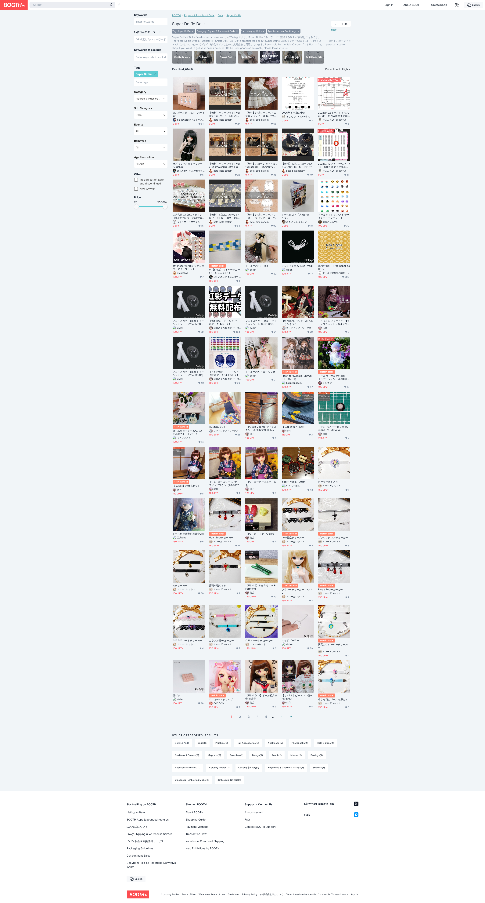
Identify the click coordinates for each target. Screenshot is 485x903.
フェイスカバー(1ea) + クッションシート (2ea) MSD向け (188, 322)
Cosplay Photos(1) (219, 767)
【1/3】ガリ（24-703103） (261, 533)
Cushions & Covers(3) (187, 755)
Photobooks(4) (300, 742)
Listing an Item (136, 812)
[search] (111, 5)
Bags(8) (202, 742)
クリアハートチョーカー (259, 640)
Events (138, 124)
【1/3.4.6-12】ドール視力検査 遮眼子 (261, 697)
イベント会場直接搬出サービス (145, 841)
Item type (140, 141)
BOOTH (176, 15)
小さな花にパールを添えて (333, 699)
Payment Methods (197, 826)
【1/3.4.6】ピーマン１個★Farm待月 (297, 697)
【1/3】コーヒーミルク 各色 (260, 483)
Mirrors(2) (296, 755)
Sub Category (143, 108)
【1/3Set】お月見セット (186, 485)
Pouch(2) (277, 755)
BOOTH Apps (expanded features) (148, 819)
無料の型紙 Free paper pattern (334, 267)
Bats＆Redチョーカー (330, 589)
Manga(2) (257, 755)
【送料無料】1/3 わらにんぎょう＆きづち (297, 322)
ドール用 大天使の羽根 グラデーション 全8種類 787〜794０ (333, 377)
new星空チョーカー (293, 537)
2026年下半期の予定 (293, 112)
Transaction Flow (196, 834)
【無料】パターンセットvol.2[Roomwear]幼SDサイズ (224, 165)
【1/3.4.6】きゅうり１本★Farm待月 (260, 587)
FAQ (247, 819)
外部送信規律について (271, 894)
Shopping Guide (196, 819)
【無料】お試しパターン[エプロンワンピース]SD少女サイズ (261, 114)
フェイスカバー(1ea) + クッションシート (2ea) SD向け (188, 373)
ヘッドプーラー (290, 640)
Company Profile (170, 894)
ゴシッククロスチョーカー (333, 537)
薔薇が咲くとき (217, 585)
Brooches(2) (236, 755)
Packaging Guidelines (140, 848)
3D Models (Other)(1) (229, 779)
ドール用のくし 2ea (256, 265)
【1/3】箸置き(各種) (293, 426)
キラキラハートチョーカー (187, 640)
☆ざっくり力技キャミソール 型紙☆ (188, 165)
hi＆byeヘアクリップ (221, 699)
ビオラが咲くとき (328, 481)
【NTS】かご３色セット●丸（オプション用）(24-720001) (334, 322)
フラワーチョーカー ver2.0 (297, 591)
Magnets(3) (214, 755)
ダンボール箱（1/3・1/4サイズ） (189, 114)
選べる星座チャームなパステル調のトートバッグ (187, 432)
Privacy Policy (249, 894)
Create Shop (439, 5)
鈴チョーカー (180, 585)
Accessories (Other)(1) (187, 767)
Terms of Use (189, 894)
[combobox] (72, 5)
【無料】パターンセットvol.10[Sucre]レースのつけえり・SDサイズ (261, 165)
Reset (334, 29)
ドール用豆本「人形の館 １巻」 (296, 216)
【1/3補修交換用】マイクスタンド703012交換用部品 (260, 428)
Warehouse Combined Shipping (205, 841)
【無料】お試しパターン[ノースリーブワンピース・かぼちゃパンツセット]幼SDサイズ (261, 216)
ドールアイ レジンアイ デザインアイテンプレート (333, 216)
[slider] (136, 206)
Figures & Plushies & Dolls (199, 15)
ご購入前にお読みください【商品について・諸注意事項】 (187, 216)
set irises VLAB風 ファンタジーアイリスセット (188, 267)
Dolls (220, 15)
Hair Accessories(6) (248, 742)
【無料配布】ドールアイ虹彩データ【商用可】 (224, 322)
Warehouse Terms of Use (212, 894)
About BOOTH (412, 5)
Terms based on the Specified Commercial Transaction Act (317, 894)
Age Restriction (144, 157)
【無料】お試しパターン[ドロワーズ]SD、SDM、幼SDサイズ (224, 216)
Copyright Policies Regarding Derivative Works (151, 864)
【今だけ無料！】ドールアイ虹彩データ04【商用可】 (224, 373)
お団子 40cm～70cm (293, 481)
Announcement (254, 812)
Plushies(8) (221, 742)
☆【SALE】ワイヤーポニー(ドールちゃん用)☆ (224, 271)
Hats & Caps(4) (325, 742)
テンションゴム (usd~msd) (297, 265)
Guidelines (233, 894)
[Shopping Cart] (457, 5)
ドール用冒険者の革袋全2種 (188, 533)
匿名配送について (137, 826)
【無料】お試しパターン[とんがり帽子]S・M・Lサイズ (297, 165)
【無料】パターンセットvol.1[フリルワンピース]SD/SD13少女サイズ (224, 114)
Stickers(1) (319, 767)
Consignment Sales (138, 855)
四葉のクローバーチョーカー (333, 646)
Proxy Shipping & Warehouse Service (149, 834)
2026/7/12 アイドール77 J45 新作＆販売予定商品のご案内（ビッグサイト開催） (334, 165)
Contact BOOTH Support (260, 826)
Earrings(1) (317, 755)
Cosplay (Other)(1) (248, 767)
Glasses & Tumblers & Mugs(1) (192, 779)
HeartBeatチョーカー (221, 537)
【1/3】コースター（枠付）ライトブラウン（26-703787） (224, 483)
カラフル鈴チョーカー (221, 640)
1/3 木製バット (217, 426)
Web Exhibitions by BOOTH (202, 848)
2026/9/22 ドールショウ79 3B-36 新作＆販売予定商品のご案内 (334, 114)
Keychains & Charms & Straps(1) (286, 767)
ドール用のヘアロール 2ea (260, 371)
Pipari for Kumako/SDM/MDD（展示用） (297, 377)
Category (140, 92)
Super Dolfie (234, 15)
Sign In (389, 5)
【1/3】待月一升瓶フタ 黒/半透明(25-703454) (333, 428)
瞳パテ (176, 695)
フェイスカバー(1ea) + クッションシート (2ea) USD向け (261, 322)
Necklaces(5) (275, 742)
